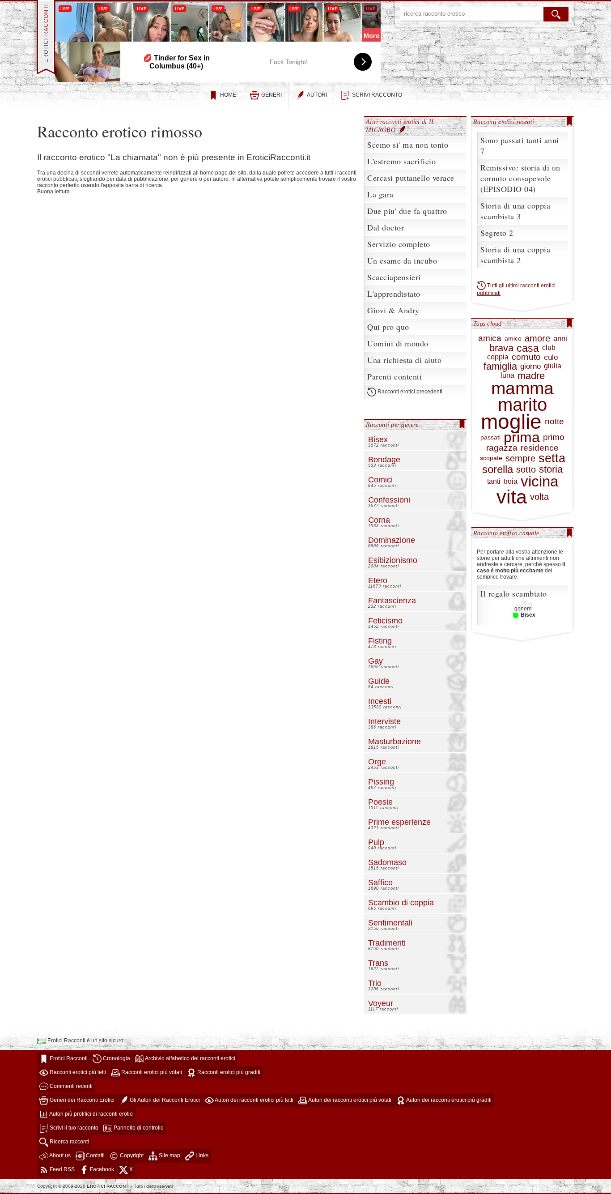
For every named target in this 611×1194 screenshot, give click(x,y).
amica (489, 338)
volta (539, 496)
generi (271, 95)
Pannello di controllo (138, 1128)
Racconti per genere (392, 424)
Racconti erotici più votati (151, 1072)
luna (507, 375)
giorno (530, 366)
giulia (552, 366)
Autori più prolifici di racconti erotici (91, 1114)
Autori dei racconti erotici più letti (253, 1100)
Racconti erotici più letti (77, 1072)
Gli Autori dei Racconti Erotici (164, 1100)
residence (540, 448)
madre (531, 375)
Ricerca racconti (68, 1142)
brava (501, 348)
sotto (526, 469)
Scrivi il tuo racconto (73, 1128)
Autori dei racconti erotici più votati (349, 1100)
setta (552, 458)
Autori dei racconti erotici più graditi (448, 1100)
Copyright (131, 1155)
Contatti (95, 1155)
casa (528, 348)
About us (59, 1155)
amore (537, 338)
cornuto (526, 357)
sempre (520, 458)
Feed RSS (61, 1169)
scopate (491, 458)
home (228, 95)
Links (201, 1155)
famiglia (500, 366)
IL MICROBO (400, 125)
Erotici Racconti (68, 1058)
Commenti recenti (70, 1086)
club (549, 347)
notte (554, 422)
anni (560, 339)
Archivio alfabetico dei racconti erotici (189, 1058)
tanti (494, 481)
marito (522, 405)
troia (511, 481)
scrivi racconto (377, 95)
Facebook (101, 1169)
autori (317, 95)
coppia (498, 357)
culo (551, 358)
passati (490, 437)
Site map (168, 1155)
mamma (522, 388)
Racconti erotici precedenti (409, 392)
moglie (511, 422)
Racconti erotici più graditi (228, 1072)
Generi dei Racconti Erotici (81, 1100)
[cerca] (556, 14)
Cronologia (116, 1058)
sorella (497, 469)
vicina (539, 482)
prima (522, 437)
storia (551, 469)
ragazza (502, 448)
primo (553, 437)
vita (511, 497)
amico (513, 338)
